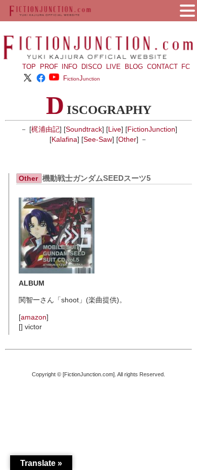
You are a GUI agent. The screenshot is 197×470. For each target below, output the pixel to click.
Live (114, 129)
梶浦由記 (45, 129)
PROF (49, 66)
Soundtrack (84, 129)
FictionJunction (151, 129)
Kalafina (64, 139)
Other (127, 139)
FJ (81, 78)
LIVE (113, 66)
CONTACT (162, 66)
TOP (29, 66)
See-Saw (97, 139)
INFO (69, 66)
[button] (187, 10)
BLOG (134, 66)
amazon (33, 317)
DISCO (91, 66)
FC (185, 66)
